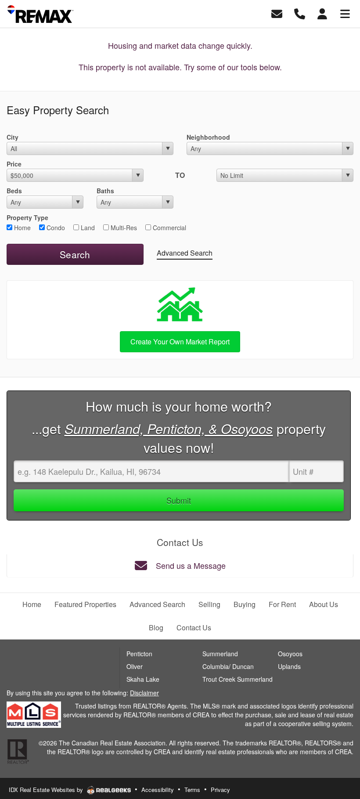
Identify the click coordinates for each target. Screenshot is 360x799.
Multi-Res (123, 227)
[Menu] (345, 13)
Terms (192, 789)
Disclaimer (144, 692)
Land (87, 227)
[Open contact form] (276, 13)
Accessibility (157, 789)
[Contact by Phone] (299, 13)
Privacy (220, 789)
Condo (55, 227)
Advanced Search (184, 253)
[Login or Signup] (322, 13)
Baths (105, 190)
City (12, 137)
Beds (14, 190)
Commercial (168, 227)
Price (14, 163)
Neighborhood (208, 137)
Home (21, 227)
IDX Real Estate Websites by (47, 789)
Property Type (27, 217)
